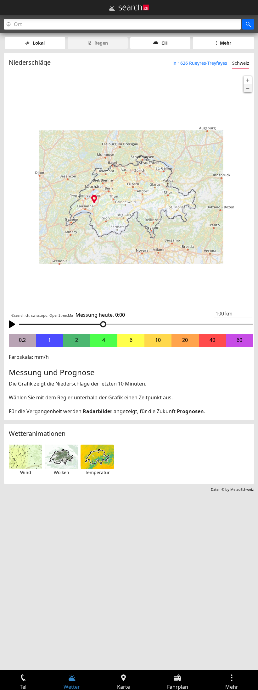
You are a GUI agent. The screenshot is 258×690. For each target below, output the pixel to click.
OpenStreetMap (62, 315)
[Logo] (134, 7)
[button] (248, 80)
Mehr (225, 43)
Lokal (39, 43)
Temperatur (97, 472)
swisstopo (39, 315)
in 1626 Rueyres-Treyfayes (199, 63)
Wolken (61, 472)
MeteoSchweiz (242, 489)
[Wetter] (112, 8)
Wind (25, 472)
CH (164, 43)
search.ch (21, 315)
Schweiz (240, 63)
